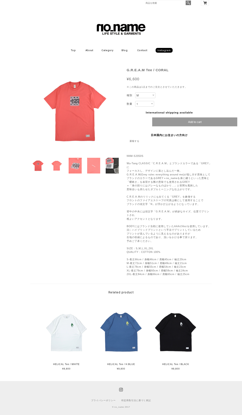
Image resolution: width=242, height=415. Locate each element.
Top (73, 50)
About (89, 50)
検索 (188, 3)
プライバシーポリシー (103, 400)
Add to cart (195, 121)
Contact (142, 50)
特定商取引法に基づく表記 (136, 400)
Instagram (164, 50)
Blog (125, 50)
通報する (134, 141)
